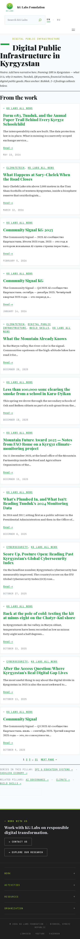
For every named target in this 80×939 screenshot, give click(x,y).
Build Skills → (10, 783)
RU (58, 20)
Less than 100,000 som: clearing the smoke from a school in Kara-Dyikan (37, 391)
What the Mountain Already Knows (35, 338)
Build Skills (39, 328)
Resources (11, 896)
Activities (12, 885)
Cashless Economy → (13, 773)
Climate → (63, 779)
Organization (13, 908)
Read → (8, 148)
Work (7, 873)
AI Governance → (37, 779)
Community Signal (20, 719)
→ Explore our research (26, 852)
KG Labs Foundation (31, 7)
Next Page (49, 759)
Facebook (54, 933)
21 (36, 759)
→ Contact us (18, 841)
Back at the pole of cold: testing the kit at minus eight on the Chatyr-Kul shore (39, 615)
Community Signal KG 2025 (28, 230)
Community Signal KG (23, 280)
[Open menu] (73, 30)
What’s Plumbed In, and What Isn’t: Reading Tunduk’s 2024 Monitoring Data (35, 503)
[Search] (40, 20)
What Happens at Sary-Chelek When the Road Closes (36, 176)
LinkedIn (25, 933)
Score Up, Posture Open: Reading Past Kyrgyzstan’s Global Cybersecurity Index (38, 558)
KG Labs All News (20, 108)
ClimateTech (16, 167)
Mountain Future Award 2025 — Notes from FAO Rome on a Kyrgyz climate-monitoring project (37, 444)
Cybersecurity (17, 547)
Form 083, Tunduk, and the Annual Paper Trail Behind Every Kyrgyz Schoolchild (34, 119)
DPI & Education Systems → (54, 769)
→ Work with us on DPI (20, 791)
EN (48, 19)
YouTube (40, 933)
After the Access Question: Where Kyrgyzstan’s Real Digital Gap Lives (35, 670)
